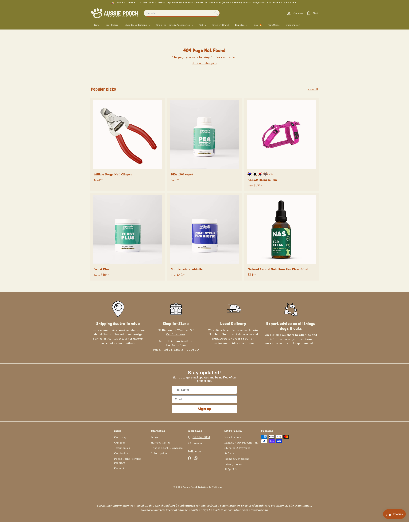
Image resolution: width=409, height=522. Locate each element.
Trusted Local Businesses (166, 448)
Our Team (120, 442)
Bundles (240, 24)
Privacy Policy (233, 464)
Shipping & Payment (237, 448)
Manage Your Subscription (241, 442)
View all (313, 89)
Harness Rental (160, 442)
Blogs (154, 437)
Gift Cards (274, 24)
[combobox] (182, 13)
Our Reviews (122, 453)
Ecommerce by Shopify (233, 487)
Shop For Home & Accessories (173, 24)
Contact (119, 468)
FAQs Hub (230, 469)
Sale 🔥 (258, 24)
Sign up (204, 409)
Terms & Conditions (236, 459)
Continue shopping (204, 63)
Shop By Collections (136, 24)
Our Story (120, 437)
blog (278, 335)
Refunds (229, 453)
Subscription (293, 24)
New (96, 24)
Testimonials (122, 448)
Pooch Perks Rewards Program (127, 461)
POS (227, 487)
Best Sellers (112, 24)
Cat (201, 24)
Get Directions (175, 334)
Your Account (232, 437)
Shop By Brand (220, 24)
